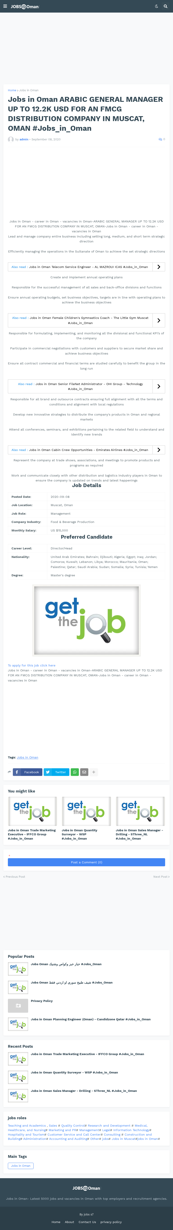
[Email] (84, 772)
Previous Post (15, 876)
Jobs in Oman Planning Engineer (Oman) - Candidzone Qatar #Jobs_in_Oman (91, 1019)
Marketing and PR (62, 1130)
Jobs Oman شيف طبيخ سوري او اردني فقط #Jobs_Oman (72, 982)
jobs (105, 1139)
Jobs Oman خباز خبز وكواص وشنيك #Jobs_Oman (66, 964)
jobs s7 (88, 1214)
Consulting (112, 1134)
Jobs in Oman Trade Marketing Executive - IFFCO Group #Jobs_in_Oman (32, 834)
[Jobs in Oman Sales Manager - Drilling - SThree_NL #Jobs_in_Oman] (140, 811)
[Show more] (94, 772)
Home (12, 90)
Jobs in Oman (29, 90)
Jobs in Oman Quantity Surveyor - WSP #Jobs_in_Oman (79, 834)
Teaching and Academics (27, 1125)
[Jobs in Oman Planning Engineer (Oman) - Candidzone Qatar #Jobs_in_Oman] (18, 1024)
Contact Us (87, 1222)
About (69, 1222)
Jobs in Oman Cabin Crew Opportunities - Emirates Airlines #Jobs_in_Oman (88, 450)
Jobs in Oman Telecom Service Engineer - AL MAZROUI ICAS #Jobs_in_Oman (88, 267)
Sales (53, 1125)
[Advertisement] (86, 48)
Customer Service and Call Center (74, 1134)
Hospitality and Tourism (26, 1134)
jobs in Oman (147, 1139)
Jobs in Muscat (123, 1139)
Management (89, 1130)
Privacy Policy (42, 1001)
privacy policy (111, 1222)
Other (94, 1139)
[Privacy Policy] (18, 1006)
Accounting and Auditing (68, 1139)
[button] (5, 6)
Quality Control (72, 1125)
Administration (34, 1139)
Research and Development (110, 1125)
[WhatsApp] (75, 772)
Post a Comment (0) (86, 862)
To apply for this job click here (31, 665)
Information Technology (131, 1130)
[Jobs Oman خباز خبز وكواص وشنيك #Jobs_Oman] (18, 969)
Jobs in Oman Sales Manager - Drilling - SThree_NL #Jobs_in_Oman (139, 834)
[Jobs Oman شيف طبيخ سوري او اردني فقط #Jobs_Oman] (18, 987)
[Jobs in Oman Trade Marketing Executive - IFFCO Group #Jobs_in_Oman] (32, 811)
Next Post (160, 876)
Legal (106, 1130)
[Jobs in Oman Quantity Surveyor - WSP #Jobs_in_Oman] (86, 811)
